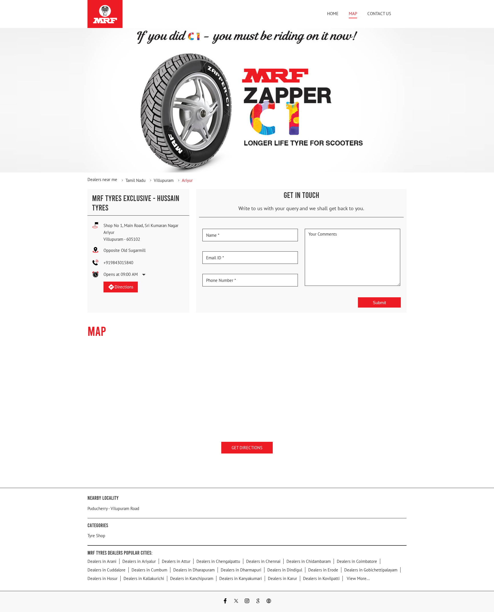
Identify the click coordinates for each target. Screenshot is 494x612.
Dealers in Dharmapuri (241, 570)
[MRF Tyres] (105, 14)
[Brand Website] (268, 601)
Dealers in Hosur (102, 578)
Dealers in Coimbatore (357, 561)
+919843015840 (118, 262)
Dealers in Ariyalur (139, 561)
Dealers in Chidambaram (308, 561)
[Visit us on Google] (257, 601)
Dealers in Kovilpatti (321, 578)
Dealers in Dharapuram (194, 570)
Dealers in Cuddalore (106, 570)
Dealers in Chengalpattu (218, 561)
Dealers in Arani (101, 561)
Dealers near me (102, 179)
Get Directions (247, 447)
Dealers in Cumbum (149, 570)
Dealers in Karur (282, 578)
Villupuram (164, 180)
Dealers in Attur (176, 561)
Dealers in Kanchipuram (191, 578)
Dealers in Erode (323, 570)
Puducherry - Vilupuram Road (113, 508)
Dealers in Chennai (263, 561)
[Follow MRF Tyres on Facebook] (225, 601)
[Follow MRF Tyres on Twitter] (236, 601)
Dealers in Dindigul (284, 570)
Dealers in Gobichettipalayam (370, 570)
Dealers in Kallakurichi (144, 578)
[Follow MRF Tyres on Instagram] (247, 601)
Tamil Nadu (136, 180)
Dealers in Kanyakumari (240, 578)
